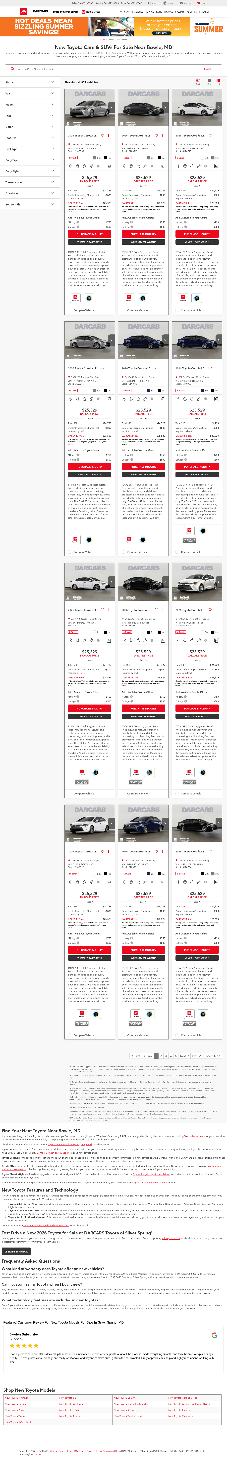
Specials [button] (179, 11)
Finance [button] (168, 11)
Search (207, 68)
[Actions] (108, 135)
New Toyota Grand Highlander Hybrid (189, 1403)
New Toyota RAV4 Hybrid (18, 1422)
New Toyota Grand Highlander (131, 1403)
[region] (89, 208)
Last (195, 1056)
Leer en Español (16, 1251)
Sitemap (53, 1450)
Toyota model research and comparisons (46, 1225)
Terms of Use (73, 1450)
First (136, 1056)
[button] (111, 107)
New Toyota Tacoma (179, 1410)
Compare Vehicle (84, 310)
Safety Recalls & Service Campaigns (97, 1450)
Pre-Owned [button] (137, 11)
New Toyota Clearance (180, 1416)
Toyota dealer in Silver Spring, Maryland (70, 1144)
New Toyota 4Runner (16, 1397)
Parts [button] (159, 11)
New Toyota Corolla (16, 1403)
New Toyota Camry (124, 1397)
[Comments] (109, 166)
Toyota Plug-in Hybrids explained (151, 1174)
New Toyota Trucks (15, 1416)
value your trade (171, 1238)
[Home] (121, 11)
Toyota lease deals (194, 1136)
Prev (148, 1056)
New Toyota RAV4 (69, 1410)
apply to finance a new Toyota (150, 1182)
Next (184, 1056)
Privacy (62, 1450)
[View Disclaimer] (98, 166)
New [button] (126, 11)
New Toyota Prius (14, 1410)
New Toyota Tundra (70, 1416)
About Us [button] (192, 11)
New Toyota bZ (67, 1397)
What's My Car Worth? (89, 242)
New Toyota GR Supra (71, 1403)
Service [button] (150, 11)
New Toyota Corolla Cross (182, 1397)
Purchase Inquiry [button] (90, 234)
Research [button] (204, 11)
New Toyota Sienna (124, 1410)
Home (102, 39)
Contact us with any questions (54, 1152)
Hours (118, 1450)
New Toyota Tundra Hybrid (128, 1416)
